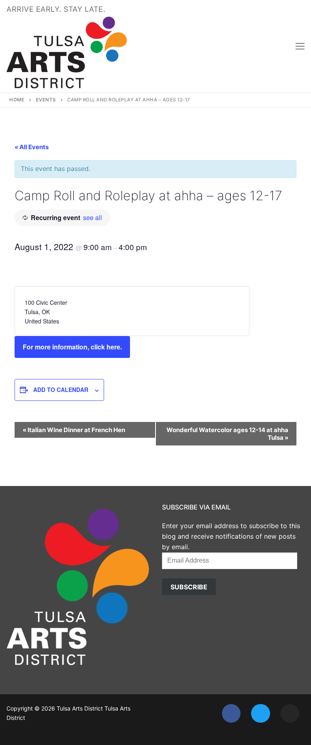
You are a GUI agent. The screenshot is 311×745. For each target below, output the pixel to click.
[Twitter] (260, 713)
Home (16, 100)
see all (92, 217)
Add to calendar (60, 389)
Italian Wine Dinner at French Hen (74, 430)
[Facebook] (231, 713)
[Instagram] (290, 713)
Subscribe (188, 587)
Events (46, 100)
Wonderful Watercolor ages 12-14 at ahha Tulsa (227, 433)
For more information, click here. (72, 346)
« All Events (32, 147)
